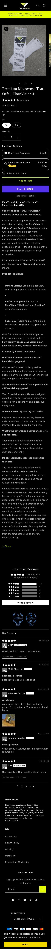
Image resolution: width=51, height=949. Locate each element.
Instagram (10, 855)
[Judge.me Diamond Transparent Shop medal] (31, 618)
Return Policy (12, 843)
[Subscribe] (42, 889)
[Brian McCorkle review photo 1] (8, 720)
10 (6, 125)
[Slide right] (31, 83)
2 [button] (22, 786)
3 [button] (26, 786)
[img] (9, 640)
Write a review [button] (25, 602)
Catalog (9, 849)
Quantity (6, 131)
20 (16, 125)
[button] (6, 5)
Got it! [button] (25, 944)
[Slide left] (19, 83)
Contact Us (11, 836)
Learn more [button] (34, 937)
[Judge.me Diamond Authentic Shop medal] (18, 618)
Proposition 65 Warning (17, 862)
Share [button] (8, 546)
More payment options (26, 196)
